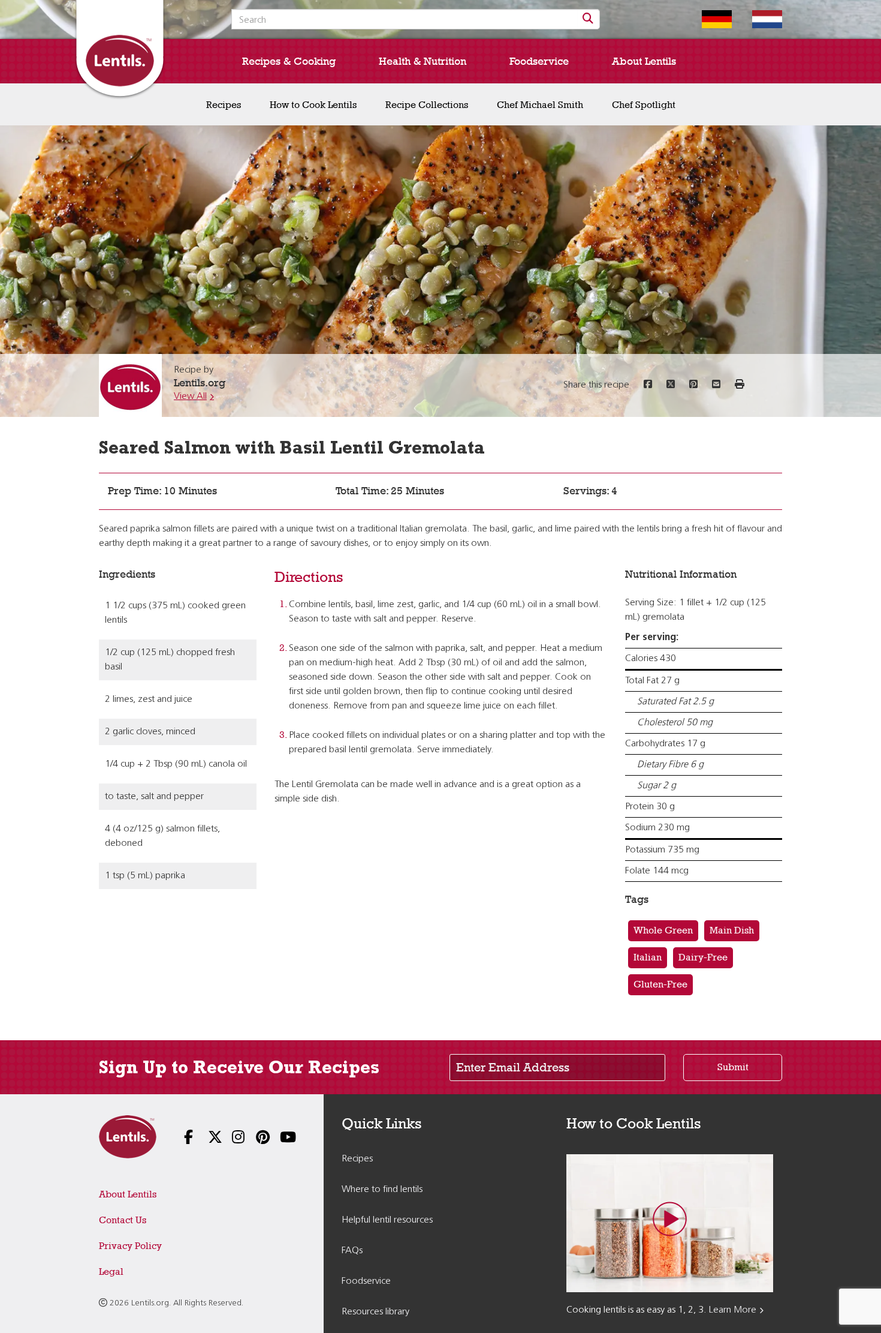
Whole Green (663, 930)
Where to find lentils (382, 1189)
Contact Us (122, 1220)
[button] (739, 385)
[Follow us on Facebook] (183, 1138)
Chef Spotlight (643, 104)
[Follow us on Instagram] (231, 1138)
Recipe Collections (426, 104)
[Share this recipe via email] (716, 385)
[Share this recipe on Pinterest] (693, 385)
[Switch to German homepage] (708, 19)
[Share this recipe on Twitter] (670, 385)
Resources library (375, 1312)
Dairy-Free (703, 957)
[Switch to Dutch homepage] (758, 19)
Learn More (732, 1310)
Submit (733, 1067)
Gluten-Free (660, 984)
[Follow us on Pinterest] (255, 1138)
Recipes (223, 104)
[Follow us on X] (207, 1138)
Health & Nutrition (422, 61)
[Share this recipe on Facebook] (648, 385)
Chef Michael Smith (540, 104)
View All (190, 396)
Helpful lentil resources (387, 1220)
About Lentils (644, 61)
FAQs (352, 1251)
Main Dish (732, 930)
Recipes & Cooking (289, 61)
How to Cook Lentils (313, 104)
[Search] (588, 19)
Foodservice (539, 61)
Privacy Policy (130, 1245)
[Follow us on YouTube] (279, 1138)
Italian (647, 957)
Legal (111, 1271)
